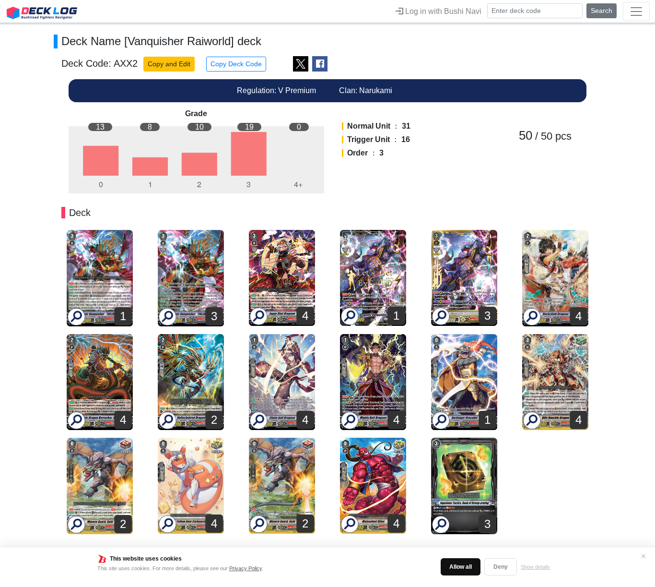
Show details (535, 567)
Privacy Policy (245, 568)
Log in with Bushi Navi (442, 11)
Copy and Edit (169, 64)
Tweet (300, 64)
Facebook (320, 64)
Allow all (460, 566)
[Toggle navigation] (636, 11)
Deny (500, 566)
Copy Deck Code (236, 64)
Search (601, 10)
